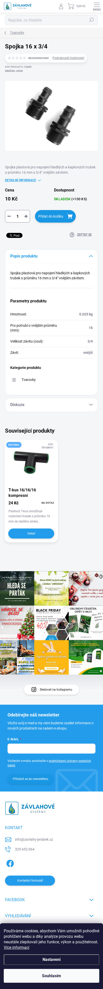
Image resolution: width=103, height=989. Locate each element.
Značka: (14, 71)
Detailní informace (20, 180)
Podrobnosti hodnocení (68, 58)
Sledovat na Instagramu (56, 689)
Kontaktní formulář (30, 880)
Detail (31, 533)
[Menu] (96, 6)
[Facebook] (9, 862)
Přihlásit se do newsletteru (30, 779)
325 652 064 (24, 849)
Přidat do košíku (50, 216)
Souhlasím (51, 975)
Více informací (16, 947)
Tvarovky (29, 380)
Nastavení (51, 959)
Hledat (91, 20)
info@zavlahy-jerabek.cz (34, 839)
